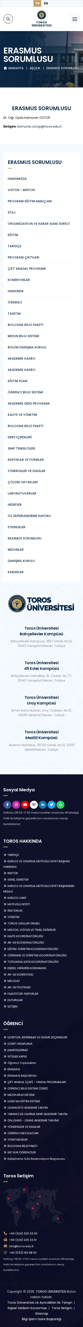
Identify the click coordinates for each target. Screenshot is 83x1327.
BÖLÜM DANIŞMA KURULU (27, 347)
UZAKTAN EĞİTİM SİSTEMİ (23, 1101)
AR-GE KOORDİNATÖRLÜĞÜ (25, 942)
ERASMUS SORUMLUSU (62, 68)
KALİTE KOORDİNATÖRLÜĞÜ (25, 936)
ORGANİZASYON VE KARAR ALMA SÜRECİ (39, 223)
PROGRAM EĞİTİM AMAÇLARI (30, 201)
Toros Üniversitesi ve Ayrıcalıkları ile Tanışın (39, 1302)
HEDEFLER (15, 504)
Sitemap (41, 1313)
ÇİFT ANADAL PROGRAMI (27, 268)
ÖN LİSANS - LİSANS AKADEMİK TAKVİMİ (33, 1120)
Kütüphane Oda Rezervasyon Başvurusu (36, 1159)
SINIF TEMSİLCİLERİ (21, 448)
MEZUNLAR (16, 549)
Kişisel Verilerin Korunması (27, 1308)
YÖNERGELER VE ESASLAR (26, 471)
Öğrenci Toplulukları (21, 1063)
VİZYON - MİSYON (21, 190)
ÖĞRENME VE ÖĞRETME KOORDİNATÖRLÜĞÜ (37, 955)
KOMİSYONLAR (19, 280)
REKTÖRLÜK (14, 911)
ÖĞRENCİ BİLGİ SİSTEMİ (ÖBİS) (27, 1088)
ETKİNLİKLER (16, 527)
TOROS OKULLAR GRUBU (23, 923)
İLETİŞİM (12, 1006)
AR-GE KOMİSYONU (20, 974)
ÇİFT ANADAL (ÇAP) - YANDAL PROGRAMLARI (36, 1082)
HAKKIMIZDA (17, 179)
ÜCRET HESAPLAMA (19, 1044)
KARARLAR (16, 572)
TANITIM (14, 313)
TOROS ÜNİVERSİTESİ (51, 1291)
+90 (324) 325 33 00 (23, 1233)
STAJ (11, 212)
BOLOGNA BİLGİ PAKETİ (25, 325)
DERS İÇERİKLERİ (20, 437)
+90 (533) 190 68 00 (23, 1253)
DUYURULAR (15, 1000)
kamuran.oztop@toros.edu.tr (39, 126)
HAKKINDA (16, 291)
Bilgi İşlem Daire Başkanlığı (41, 1319)
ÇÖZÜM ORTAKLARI (23, 482)
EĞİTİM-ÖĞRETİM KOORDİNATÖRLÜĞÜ (32, 949)
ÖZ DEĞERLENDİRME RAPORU (29, 516)
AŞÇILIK (35, 68)
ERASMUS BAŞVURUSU (22, 1076)
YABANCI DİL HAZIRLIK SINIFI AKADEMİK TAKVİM (37, 1114)
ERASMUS (13, 1069)
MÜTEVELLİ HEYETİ (18, 904)
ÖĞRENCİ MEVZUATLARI (23, 1133)
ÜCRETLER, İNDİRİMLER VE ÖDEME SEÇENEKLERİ (37, 1037)
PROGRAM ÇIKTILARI (23, 257)
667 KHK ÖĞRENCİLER (21, 1152)
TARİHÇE (14, 246)
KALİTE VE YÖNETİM (22, 415)
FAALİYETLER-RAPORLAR (22, 994)
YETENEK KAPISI (17, 1056)
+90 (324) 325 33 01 (23, 1240)
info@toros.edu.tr (21, 1246)
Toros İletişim (62, 1308)
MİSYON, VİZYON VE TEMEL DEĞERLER (31, 930)
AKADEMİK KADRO (21, 358)
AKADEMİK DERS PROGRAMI (29, 403)
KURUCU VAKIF (16, 898)
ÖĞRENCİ (15, 302)
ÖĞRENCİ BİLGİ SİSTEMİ (25, 392)
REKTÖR (12, 873)
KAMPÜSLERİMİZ (17, 1050)
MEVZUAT (13, 981)
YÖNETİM (13, 917)
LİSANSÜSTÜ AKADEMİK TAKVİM (27, 1108)
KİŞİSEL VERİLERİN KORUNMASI (26, 968)
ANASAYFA (15, 68)
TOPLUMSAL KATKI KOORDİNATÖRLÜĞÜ (33, 962)
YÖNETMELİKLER (17, 1139)
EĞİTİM (13, 235)
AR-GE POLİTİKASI (19, 987)
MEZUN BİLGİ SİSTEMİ (23, 336)
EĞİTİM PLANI (17, 381)
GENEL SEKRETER (18, 879)
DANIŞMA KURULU (21, 561)
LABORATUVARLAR (22, 493)
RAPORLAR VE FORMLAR (26, 459)
